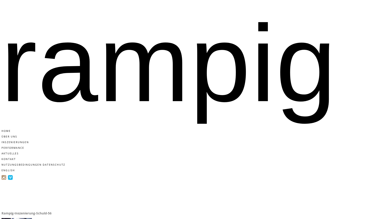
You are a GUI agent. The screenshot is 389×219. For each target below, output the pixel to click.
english (8, 170)
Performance (13, 147)
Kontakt (9, 159)
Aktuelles (10, 153)
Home (6, 131)
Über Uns (9, 136)
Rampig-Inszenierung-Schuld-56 (27, 213)
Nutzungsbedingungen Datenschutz (33, 164)
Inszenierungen (15, 142)
